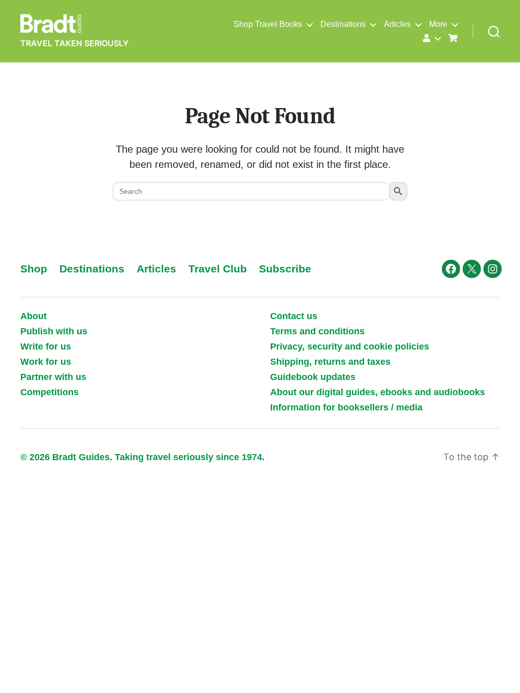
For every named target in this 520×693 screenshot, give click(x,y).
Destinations (343, 24)
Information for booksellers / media (346, 407)
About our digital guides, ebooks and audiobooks (377, 392)
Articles (397, 24)
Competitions (49, 392)
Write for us (45, 346)
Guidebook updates (312, 377)
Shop (33, 268)
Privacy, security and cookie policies (349, 346)
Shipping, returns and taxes (330, 362)
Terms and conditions (317, 331)
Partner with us (53, 377)
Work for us (45, 362)
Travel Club (217, 268)
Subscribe (285, 268)
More (438, 24)
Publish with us (53, 331)
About (33, 316)
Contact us (293, 316)
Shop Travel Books (268, 24)
